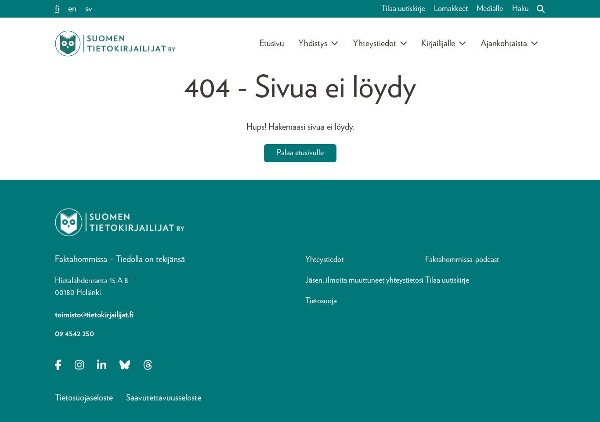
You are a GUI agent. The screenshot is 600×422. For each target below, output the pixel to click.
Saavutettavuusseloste (163, 397)
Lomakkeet (451, 9)
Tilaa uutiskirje (403, 9)
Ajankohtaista (504, 43)
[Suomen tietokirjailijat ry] (115, 43)
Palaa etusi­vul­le (300, 153)
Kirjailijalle (438, 43)
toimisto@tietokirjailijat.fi (94, 315)
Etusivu (272, 43)
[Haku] (537, 8)
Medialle (490, 9)
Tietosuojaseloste (84, 397)
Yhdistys (312, 43)
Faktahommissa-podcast (462, 260)
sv (88, 8)
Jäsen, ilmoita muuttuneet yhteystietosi (364, 280)
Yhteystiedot (374, 43)
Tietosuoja (321, 301)
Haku (520, 9)
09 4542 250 (74, 334)
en (72, 8)
